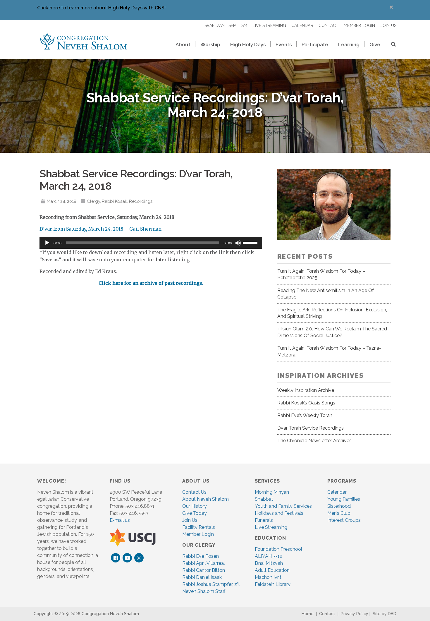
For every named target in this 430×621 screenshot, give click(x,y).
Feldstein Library (272, 584)
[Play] (47, 243)
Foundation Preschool (278, 549)
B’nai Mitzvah (269, 563)
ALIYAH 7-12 (268, 556)
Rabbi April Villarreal (203, 563)
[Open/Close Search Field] (390, 45)
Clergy (93, 201)
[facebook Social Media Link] (115, 557)
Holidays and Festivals (279, 513)
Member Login (198, 534)
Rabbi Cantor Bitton (203, 570)
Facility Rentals (198, 527)
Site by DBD (384, 613)
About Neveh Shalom (205, 499)
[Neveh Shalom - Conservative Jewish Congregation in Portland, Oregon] (83, 41)
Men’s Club (338, 513)
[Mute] (238, 243)
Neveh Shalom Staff (203, 591)
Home (308, 613)
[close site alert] (391, 7)
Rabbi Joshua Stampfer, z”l (211, 584)
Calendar (337, 492)
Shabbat (264, 499)
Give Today (194, 513)
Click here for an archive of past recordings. (151, 283)
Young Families (343, 499)
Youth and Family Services (283, 506)
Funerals (264, 520)
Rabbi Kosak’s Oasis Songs (306, 403)
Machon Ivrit (268, 577)
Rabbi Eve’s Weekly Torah (304, 415)
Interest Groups (344, 520)
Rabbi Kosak (114, 201)
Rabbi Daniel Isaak (202, 577)
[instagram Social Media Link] (139, 557)
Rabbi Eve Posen (200, 556)
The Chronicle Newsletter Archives (314, 440)
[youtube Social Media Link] (127, 557)
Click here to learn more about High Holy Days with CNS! (101, 8)
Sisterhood (339, 506)
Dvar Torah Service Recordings (310, 428)
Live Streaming (271, 527)
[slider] (251, 242)
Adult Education (272, 570)
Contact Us (194, 492)
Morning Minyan (272, 492)
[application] (150, 243)
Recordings (140, 201)
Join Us (189, 520)
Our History (194, 506)
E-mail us (120, 520)
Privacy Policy (354, 613)
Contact (327, 613)
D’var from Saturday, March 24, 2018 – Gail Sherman (100, 229)
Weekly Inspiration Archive (305, 390)
